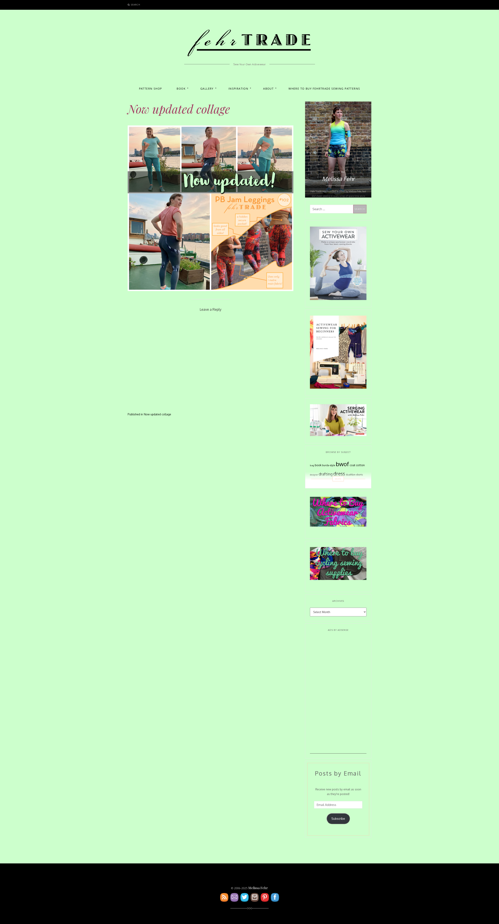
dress (339, 474)
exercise (320, 483)
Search (135, 4)
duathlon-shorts (354, 474)
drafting (326, 474)
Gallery (207, 88)
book (318, 465)
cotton (360, 465)
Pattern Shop (150, 88)
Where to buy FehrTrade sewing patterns (324, 88)
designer (314, 474)
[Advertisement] (338, 695)
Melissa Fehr (258, 888)
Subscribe (338, 819)
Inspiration (238, 88)
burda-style (328, 465)
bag (312, 465)
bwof (342, 464)
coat (352, 465)
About (268, 88)
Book (181, 88)
